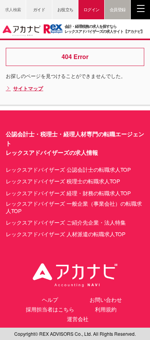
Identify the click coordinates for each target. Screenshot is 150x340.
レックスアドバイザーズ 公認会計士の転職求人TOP (68, 169)
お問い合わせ (106, 299)
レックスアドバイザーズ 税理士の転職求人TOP (63, 181)
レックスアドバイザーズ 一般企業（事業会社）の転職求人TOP (74, 207)
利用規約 (106, 309)
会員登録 (118, 9)
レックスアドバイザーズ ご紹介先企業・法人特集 (66, 222)
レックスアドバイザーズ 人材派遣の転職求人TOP (65, 234)
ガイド (39, 9)
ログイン (91, 9)
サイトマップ (28, 88)
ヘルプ (50, 299)
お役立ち (65, 9)
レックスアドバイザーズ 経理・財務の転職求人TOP (68, 193)
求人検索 (13, 9)
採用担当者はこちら (50, 309)
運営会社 (77, 319)
